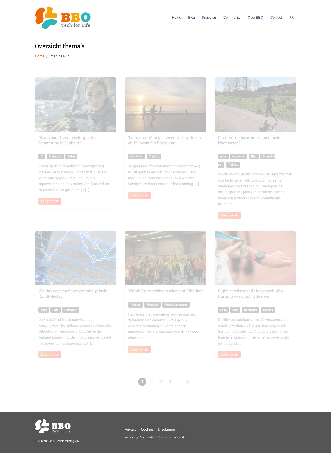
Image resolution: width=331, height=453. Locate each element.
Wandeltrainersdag (176, 304)
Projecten (209, 17)
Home (176, 17)
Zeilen (71, 156)
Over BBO (255, 17)
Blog (191, 17)
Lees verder (49, 201)
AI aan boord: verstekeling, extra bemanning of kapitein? (67, 140)
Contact (276, 17)
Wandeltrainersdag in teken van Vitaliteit (165, 291)
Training (154, 156)
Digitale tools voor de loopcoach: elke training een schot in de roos (250, 293)
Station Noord (163, 437)
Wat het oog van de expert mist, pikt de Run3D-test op (72, 293)
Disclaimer (166, 429)
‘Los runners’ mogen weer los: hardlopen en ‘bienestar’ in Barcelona (164, 140)
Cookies (147, 429)
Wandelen (152, 304)
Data (56, 310)
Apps (223, 156)
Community (231, 17)
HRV (253, 156)
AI (42, 156)
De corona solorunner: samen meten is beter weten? (252, 140)
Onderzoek (55, 156)
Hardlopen (136, 156)
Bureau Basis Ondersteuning (56, 441)
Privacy (130, 429)
